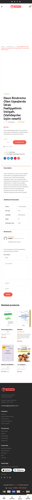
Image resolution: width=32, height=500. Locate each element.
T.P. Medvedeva (11, 122)
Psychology (10, 46)
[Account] (12, 497)
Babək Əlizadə (20, 334)
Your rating (7, 254)
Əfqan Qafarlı (27, 335)
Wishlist (28, 498)
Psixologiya (9, 154)
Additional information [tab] (11, 200)
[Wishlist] (28, 497)
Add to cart (20, 142)
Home (2, 46)
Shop (4, 498)
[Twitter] (15, 2)
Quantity (6, 139)
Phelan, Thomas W (21, 369)
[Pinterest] (20, 2)
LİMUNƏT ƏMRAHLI (5, 369)
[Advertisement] (16, 27)
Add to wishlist (8, 146)
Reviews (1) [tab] (7, 231)
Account (12, 498)
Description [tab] (8, 168)
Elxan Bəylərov (20, 335)
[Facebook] (12, 2)
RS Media (15, 485)
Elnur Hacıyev (27, 334)
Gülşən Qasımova (21, 335)
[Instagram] (17, 2)
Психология (22, 154)
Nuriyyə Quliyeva (21, 337)
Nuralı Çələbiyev (26, 336)
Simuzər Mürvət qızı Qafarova (5, 334)
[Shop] (4, 497)
